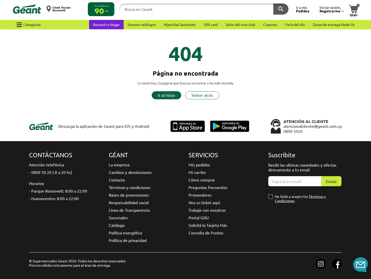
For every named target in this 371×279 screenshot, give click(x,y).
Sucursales (118, 217)
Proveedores (200, 195)
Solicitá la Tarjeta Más (208, 225)
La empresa (119, 165)
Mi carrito (197, 172)
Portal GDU (199, 217)
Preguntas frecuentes (208, 187)
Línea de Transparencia (129, 210)
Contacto (117, 180)
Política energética (125, 233)
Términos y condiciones (129, 187)
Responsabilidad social (129, 202)
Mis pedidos (199, 165)
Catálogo (117, 225)
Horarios (36, 183)
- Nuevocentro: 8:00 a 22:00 (54, 198)
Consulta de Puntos (206, 233)
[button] (101, 9)
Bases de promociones (129, 195)
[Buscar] (280, 9)
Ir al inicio (166, 95)
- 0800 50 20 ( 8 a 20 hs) (50, 172)
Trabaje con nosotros (207, 210)
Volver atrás (202, 95)
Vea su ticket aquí (204, 202)
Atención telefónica (46, 165)
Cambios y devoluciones (130, 172)
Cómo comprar (202, 180)
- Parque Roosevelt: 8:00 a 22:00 (58, 191)
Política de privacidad (128, 240)
